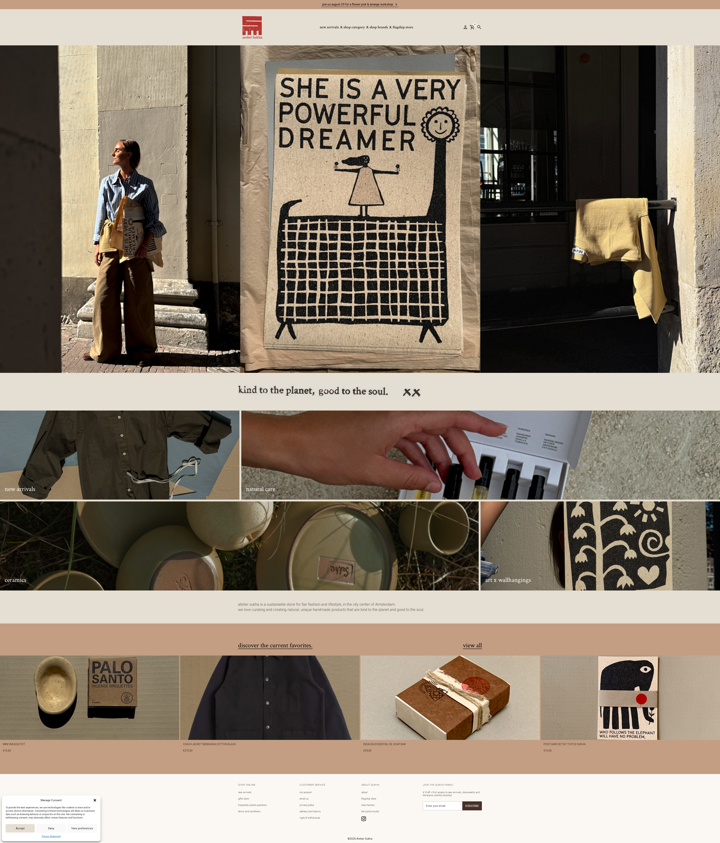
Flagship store (403, 27)
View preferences (82, 828)
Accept (20, 828)
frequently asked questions (252, 805)
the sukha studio (370, 811)
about (364, 792)
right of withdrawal (310, 817)
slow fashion (368, 805)
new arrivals (244, 792)
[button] (95, 800)
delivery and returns (310, 811)
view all (472, 645)
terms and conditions (249, 811)
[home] (254, 27)
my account (306, 792)
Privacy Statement (51, 836)
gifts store (243, 798)
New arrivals (329, 27)
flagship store (368, 798)
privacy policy (307, 805)
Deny (51, 828)
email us (304, 798)
